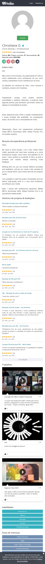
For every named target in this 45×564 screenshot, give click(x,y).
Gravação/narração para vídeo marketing (16, 203)
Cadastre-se (39, 3)
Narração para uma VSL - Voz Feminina (15, 326)
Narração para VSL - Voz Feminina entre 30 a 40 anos (20, 250)
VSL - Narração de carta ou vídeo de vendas (17, 293)
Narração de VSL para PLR (11, 279)
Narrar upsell (6, 265)
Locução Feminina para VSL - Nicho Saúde (16, 344)
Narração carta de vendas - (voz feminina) (16, 307)
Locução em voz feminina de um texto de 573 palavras (20, 232)
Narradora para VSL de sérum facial (14, 217)
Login (31, 3)
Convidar (22, 38)
